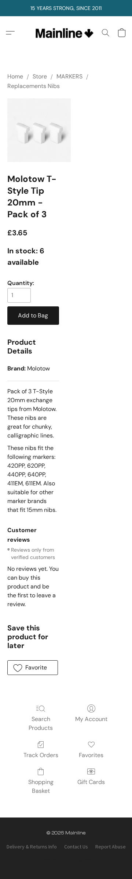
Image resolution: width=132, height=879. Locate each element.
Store (40, 76)
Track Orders (40, 755)
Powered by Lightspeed (66, 859)
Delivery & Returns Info (32, 846)
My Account (91, 719)
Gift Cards (91, 782)
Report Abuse (110, 846)
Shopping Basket (41, 786)
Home (15, 76)
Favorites (91, 755)
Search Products (41, 723)
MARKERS (69, 76)
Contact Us (76, 846)
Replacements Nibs (33, 86)
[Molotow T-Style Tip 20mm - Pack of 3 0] (39, 130)
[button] (66, 32)
